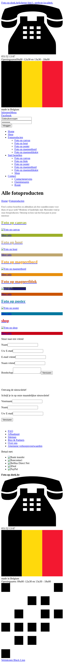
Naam (4, 344)
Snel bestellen (15, 155)
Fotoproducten (15, 137)
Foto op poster (21, 146)
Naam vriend (8, 363)
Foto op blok (21, 161)
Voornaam (6, 401)
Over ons (12, 443)
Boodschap (7, 372)
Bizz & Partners (16, 440)
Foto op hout (21, 143)
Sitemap (12, 437)
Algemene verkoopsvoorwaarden (25, 446)
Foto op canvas (22, 140)
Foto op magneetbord (25, 149)
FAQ (10, 431)
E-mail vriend (8, 357)
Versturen (46, 373)
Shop (10, 134)
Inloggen (7, 125)
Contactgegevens (23, 179)
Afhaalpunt (14, 434)
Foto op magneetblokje (26, 152)
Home (11, 131)
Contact (12, 176)
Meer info (6, 235)
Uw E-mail (7, 350)
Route (17, 185)
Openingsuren (21, 182)
